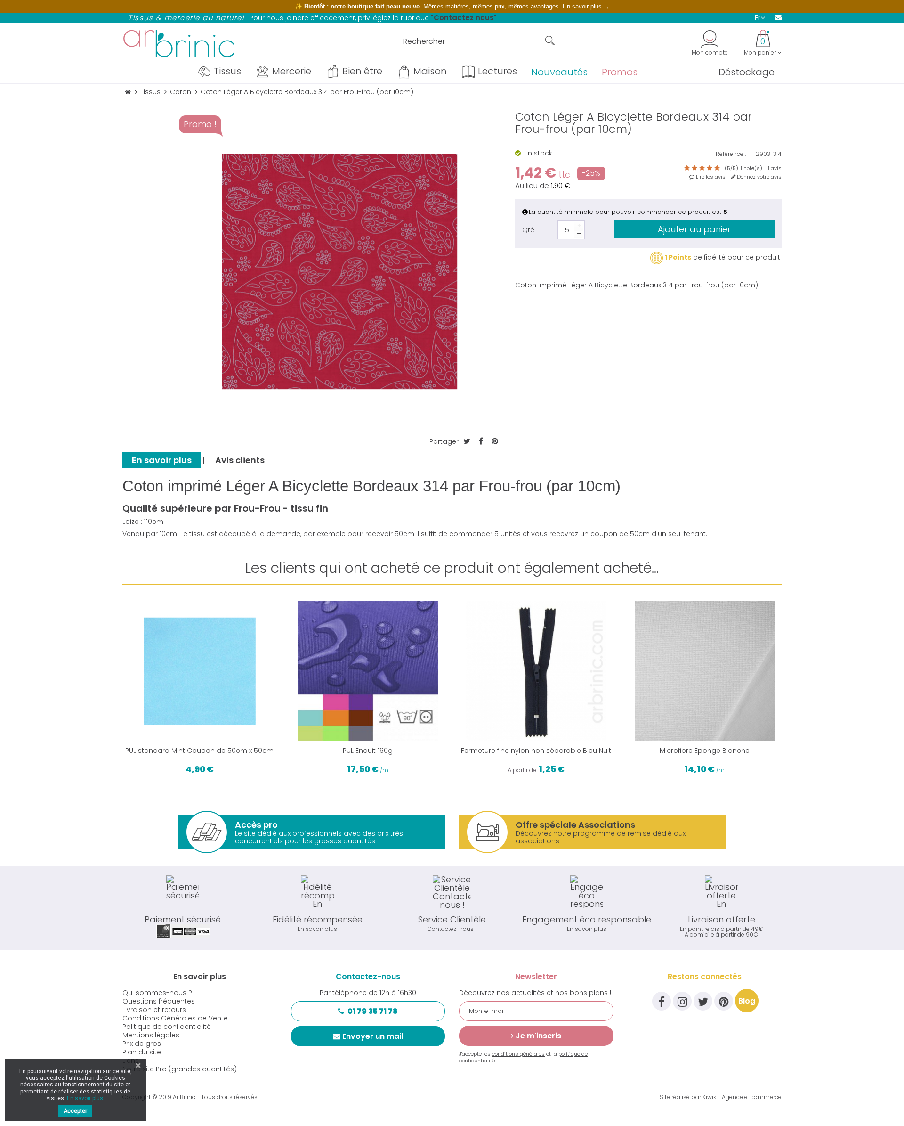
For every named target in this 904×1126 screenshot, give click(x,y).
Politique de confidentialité (166, 1026)
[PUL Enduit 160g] (368, 671)
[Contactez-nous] (775, 17)
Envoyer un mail (372, 1036)
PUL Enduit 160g (368, 750)
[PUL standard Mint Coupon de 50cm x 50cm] (199, 671)
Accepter (75, 1111)
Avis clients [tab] (240, 460)
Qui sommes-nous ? (157, 992)
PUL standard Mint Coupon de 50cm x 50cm (199, 750)
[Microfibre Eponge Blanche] (705, 671)
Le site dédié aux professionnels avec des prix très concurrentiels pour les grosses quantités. (319, 832)
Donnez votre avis (758, 177)
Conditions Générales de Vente (175, 1018)
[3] (702, 168)
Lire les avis (710, 177)
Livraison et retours (154, 1009)
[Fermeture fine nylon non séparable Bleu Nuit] (536, 671)
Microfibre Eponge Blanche (705, 750)
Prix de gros (141, 1043)
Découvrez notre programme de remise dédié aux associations (601, 832)
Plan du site (141, 1052)
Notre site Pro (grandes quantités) (179, 1069)
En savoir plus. (86, 1098)
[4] (709, 168)
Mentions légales (150, 1035)
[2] (694, 168)
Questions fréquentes (158, 1001)
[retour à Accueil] (127, 92)
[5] (717, 168)
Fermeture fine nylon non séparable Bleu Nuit (536, 750)
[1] (687, 168)
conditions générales (518, 1054)
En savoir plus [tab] (162, 460)
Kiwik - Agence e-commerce (742, 1097)
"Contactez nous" (464, 18)
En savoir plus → (586, 6)
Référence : (731, 154)
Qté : (530, 230)
